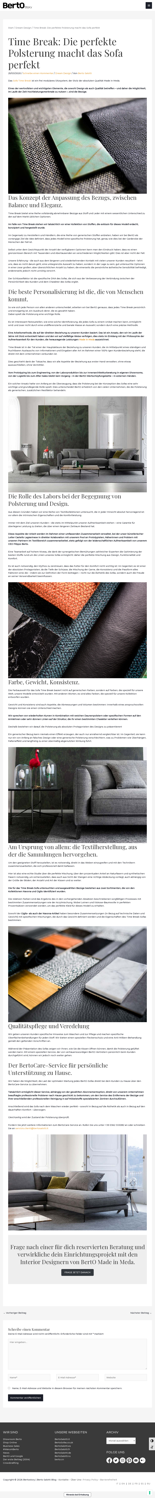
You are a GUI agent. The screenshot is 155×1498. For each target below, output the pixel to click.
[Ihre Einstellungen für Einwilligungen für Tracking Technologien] (150, 1493)
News (6, 1452)
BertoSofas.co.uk (64, 1442)
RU (148, 1483)
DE (129, 1483)
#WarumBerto (11, 1449)
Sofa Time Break (22, 80)
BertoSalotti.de (63, 1452)
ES (142, 1483)
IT (117, 1483)
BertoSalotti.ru (63, 1456)
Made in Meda (87, 339)
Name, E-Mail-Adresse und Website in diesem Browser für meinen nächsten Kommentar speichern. (67, 1388)
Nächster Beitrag (141, 1313)
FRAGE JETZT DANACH (77, 1272)
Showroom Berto (12, 1439)
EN (123, 1483)
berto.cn (59, 1459)
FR (136, 1483)
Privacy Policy (90, 1479)
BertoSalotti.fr (62, 1449)
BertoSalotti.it (62, 1439)
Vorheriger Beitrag (14, 1313)
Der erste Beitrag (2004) (16, 1459)
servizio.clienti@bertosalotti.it (31, 1128)
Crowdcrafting (10, 1463)
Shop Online (10, 1442)
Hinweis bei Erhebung (77, 1494)
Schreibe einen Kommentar (38, 73)
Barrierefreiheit (108, 1479)
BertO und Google (13, 1456)
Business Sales (11, 1446)
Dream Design (63, 73)
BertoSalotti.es (63, 1446)
